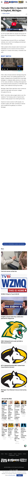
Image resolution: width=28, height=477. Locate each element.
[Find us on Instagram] (15, 470)
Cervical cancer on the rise (9, 271)
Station (17, 455)
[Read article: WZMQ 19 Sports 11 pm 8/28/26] (14, 283)
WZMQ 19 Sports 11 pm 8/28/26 (10, 294)
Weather (10, 453)
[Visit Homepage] (14, 2)
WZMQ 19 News (6, 13)
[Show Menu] (1, 2)
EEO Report (21, 467)
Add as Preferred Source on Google (14, 244)
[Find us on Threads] (11, 470)
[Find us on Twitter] (13, 470)
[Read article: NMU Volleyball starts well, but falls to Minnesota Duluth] (14, 330)
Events (24, 453)
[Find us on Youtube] (16, 470)
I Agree (19, 475)
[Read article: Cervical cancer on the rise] (14, 260)
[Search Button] (26, 2)
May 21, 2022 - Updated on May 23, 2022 (12, 15)
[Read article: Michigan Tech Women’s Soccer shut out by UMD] (14, 379)
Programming (11, 455)
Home (2, 453)
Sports (15, 453)
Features (20, 453)
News (6, 453)
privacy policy (12, 475)
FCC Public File (16, 467)
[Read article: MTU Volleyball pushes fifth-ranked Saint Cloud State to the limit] (14, 354)
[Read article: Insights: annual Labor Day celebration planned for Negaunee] (14, 306)
